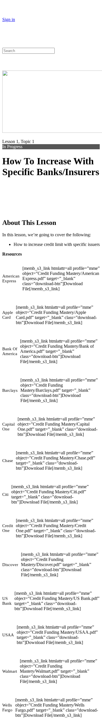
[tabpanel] (51, 453)
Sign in (8, 19)
